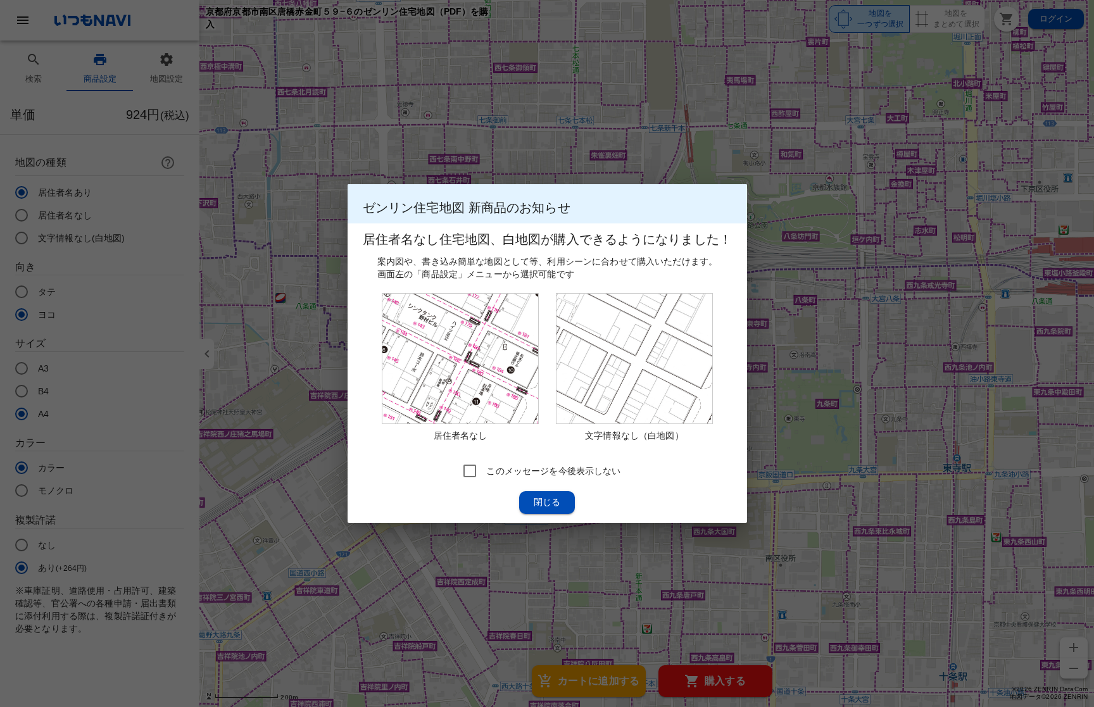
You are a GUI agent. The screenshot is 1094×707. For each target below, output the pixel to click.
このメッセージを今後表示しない (553, 471)
